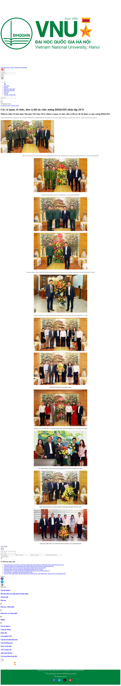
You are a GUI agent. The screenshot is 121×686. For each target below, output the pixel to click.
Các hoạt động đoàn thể (9, 656)
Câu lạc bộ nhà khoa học (9, 639)
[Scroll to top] (2, 660)
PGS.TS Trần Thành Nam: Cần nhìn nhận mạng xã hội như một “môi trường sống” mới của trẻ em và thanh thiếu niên (35, 573)
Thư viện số (4, 67)
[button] (60, 578)
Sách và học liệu (6, 646)
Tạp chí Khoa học (7, 643)
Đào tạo (6, 87)
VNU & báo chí (6, 649)
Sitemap (25, 67)
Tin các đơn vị (5, 626)
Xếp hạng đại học (7, 653)
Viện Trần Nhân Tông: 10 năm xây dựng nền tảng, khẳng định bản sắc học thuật (25, 567)
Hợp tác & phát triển (9, 90)
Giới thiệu (6, 86)
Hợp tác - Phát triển (7, 607)
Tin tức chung (15, 105)
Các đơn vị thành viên (9, 94)
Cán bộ (6, 93)
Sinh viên (6, 92)
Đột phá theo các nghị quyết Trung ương (14, 593)
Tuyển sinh (4, 597)
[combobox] (3, 70)
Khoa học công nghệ (9, 89)
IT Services (20, 67)
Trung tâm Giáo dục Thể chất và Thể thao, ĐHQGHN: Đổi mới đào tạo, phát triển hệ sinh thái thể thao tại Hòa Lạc (34, 564)
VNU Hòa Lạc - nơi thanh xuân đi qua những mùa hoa (18, 572)
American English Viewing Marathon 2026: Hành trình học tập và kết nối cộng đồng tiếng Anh (29, 566)
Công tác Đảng (6, 629)
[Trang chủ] (50, 66)
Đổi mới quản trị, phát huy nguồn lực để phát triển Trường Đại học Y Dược (23, 569)
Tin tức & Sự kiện (5, 105)
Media (3, 619)
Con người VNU (6, 636)
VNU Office (10, 67)
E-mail (15, 67)
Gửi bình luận (4, 556)
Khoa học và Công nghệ (9, 613)
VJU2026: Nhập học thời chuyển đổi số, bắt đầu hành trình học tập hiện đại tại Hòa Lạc (27, 570)
